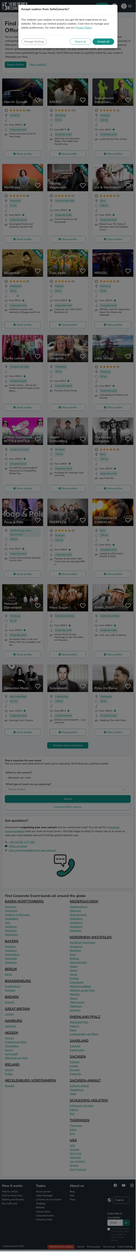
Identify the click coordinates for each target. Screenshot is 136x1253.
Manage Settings (34, 41)
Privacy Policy (84, 28)
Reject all (80, 41)
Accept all (103, 41)
